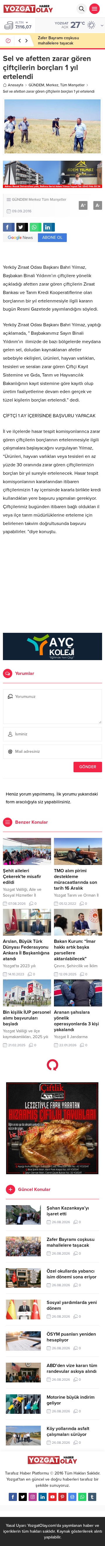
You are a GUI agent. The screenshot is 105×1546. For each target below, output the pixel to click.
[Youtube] (52, 1497)
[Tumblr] (92, 1497)
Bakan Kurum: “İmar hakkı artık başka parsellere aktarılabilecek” (75, 950)
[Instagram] (33, 1497)
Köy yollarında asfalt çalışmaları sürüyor (68, 1431)
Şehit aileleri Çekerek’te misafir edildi (22, 876)
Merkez (52, 85)
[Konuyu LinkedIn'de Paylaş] (49, 227)
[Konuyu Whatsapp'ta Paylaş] (35, 227)
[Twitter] (23, 1497)
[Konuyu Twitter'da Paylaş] (22, 227)
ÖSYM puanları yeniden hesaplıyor (71, 1337)
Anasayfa (15, 85)
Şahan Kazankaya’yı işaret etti (68, 1211)
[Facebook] (13, 1497)
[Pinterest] (62, 1497)
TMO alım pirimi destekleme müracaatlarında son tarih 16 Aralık (75, 879)
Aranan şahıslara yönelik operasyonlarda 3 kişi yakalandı (76, 1021)
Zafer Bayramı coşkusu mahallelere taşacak (58, 40)
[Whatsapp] (82, 1497)
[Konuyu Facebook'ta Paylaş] (9, 227)
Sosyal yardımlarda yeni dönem (72, 1305)
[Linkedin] (42, 1497)
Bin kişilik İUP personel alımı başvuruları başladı (27, 1018)
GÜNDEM (36, 85)
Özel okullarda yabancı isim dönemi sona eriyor (72, 1274)
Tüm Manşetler (72, 85)
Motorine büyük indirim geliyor (70, 1400)
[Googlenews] (72, 1497)
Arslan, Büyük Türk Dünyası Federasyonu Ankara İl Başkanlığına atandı (26, 950)
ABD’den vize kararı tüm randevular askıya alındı (72, 1368)
